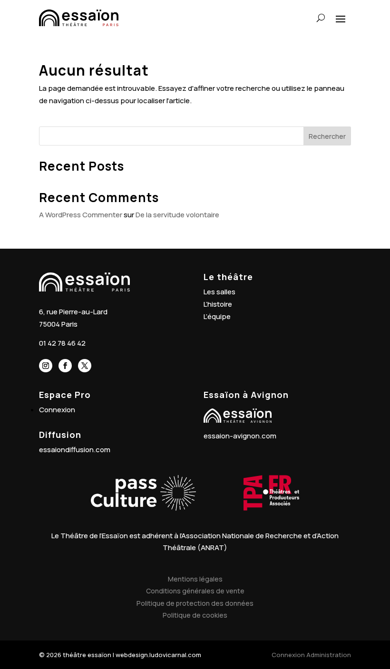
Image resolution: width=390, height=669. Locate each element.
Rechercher (327, 136)
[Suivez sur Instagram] (45, 365)
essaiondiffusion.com (74, 450)
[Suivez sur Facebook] (65, 365)
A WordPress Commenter (80, 215)
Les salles (219, 292)
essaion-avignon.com (240, 436)
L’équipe (217, 316)
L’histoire (218, 304)
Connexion (57, 410)
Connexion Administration (311, 654)
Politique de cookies (195, 615)
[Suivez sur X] (84, 365)
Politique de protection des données (195, 603)
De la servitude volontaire (177, 215)
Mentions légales (195, 578)
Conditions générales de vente (195, 590)
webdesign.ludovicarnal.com (158, 654)
